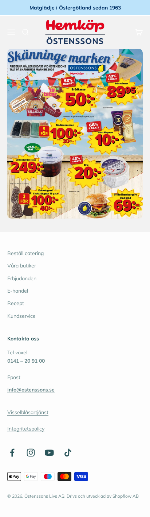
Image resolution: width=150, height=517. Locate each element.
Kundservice (21, 316)
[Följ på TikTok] (68, 453)
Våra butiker (21, 265)
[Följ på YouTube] (49, 453)
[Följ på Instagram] (31, 453)
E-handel (17, 291)
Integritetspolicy (25, 428)
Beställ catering (25, 253)
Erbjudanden (21, 278)
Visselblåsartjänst (27, 412)
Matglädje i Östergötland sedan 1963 (75, 7)
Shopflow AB (125, 496)
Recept (15, 303)
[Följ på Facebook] (12, 453)
